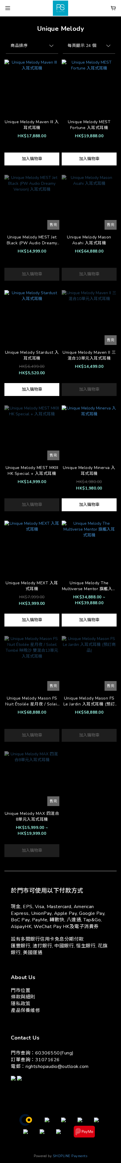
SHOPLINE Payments (70, 1156)
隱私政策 (20, 1004)
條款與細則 (23, 997)
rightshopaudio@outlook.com (57, 1066)
